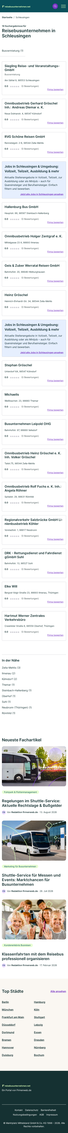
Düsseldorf (8, 1024)
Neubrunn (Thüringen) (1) (17, 707)
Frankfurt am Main (13, 1017)
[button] (55, 6)
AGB (41, 1114)
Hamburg (39, 1002)
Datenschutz (31, 1110)
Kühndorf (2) (9, 679)
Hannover (8, 1047)
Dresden (39, 1039)
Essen (37, 1032)
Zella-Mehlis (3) (11, 667)
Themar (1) (8, 684)
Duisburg (7, 1055)
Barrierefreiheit (48, 1110)
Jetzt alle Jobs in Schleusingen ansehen (41, 194)
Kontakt (19, 1110)
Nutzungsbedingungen (25, 1114)
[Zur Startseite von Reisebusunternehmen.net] (16, 6)
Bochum (39, 1055)
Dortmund (8, 1032)
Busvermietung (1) (12, 50)
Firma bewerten (55, 89)
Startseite (7, 17)
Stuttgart (39, 1017)
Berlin (5, 1002)
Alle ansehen (58, 991)
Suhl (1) (6, 701)
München (7, 1009)
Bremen (6, 1039)
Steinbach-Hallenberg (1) (17, 690)
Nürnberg (40, 1047)
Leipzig (38, 1024)
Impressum (52, 1114)
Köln (36, 1009)
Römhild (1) (8, 713)
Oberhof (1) (8, 696)
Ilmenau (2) (8, 673)
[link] (34, 78)
